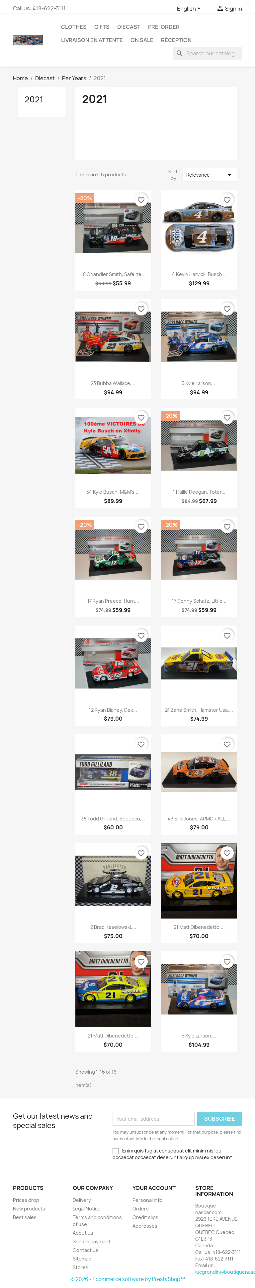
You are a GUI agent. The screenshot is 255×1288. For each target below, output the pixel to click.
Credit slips (145, 1217)
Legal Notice (87, 1208)
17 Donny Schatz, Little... (199, 601)
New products (29, 1208)
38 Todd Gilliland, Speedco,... (113, 818)
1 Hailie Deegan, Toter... (199, 492)
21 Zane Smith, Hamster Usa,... (199, 710)
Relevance (209, 175)
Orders (140, 1208)
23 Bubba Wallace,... (113, 383)
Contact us (85, 1250)
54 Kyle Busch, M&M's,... (113, 492)
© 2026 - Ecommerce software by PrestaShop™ (127, 1279)
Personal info (147, 1200)
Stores (80, 1267)
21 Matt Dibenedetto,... (199, 927)
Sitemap (82, 1259)
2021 (34, 99)
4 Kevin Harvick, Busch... (199, 274)
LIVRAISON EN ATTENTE (92, 40)
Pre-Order (164, 26)
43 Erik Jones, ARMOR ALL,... (199, 818)
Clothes (74, 26)
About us (83, 1233)
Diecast (128, 26)
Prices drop (26, 1200)
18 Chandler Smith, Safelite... (113, 274)
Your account (154, 1188)
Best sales (25, 1217)
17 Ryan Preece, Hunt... (113, 601)
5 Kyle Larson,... (199, 383)
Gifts (102, 26)
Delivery (82, 1200)
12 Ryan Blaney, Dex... (113, 710)
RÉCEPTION (176, 40)
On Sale (141, 40)
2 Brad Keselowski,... (113, 927)
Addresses (144, 1226)
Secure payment (92, 1241)
